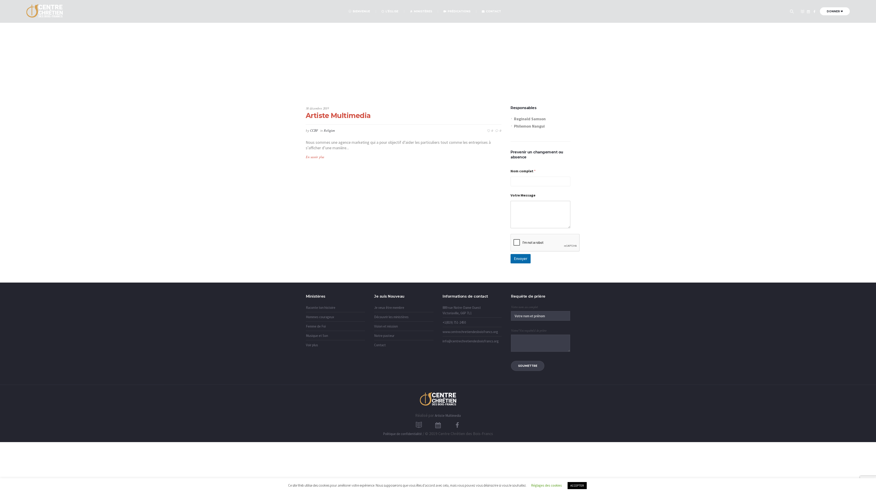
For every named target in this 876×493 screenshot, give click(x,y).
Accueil (426, 82)
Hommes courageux (320, 317)
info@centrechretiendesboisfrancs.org (471, 341)
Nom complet (523, 171)
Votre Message (523, 195)
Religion (329, 130)
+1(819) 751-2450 (454, 322)
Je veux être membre (389, 307)
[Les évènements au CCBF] (808, 11)
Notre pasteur (384, 335)
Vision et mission (386, 326)
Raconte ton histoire (320, 307)
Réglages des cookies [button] (546, 485)
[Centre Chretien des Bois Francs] (438, 399)
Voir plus (312, 345)
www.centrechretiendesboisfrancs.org (470, 332)
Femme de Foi (316, 326)
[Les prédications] (802, 11)
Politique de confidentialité (402, 434)
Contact (380, 345)
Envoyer (520, 258)
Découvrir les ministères (391, 317)
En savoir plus (315, 157)
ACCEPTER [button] (577, 486)
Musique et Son (317, 335)
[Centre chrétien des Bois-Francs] (814, 11)
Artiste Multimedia (338, 115)
